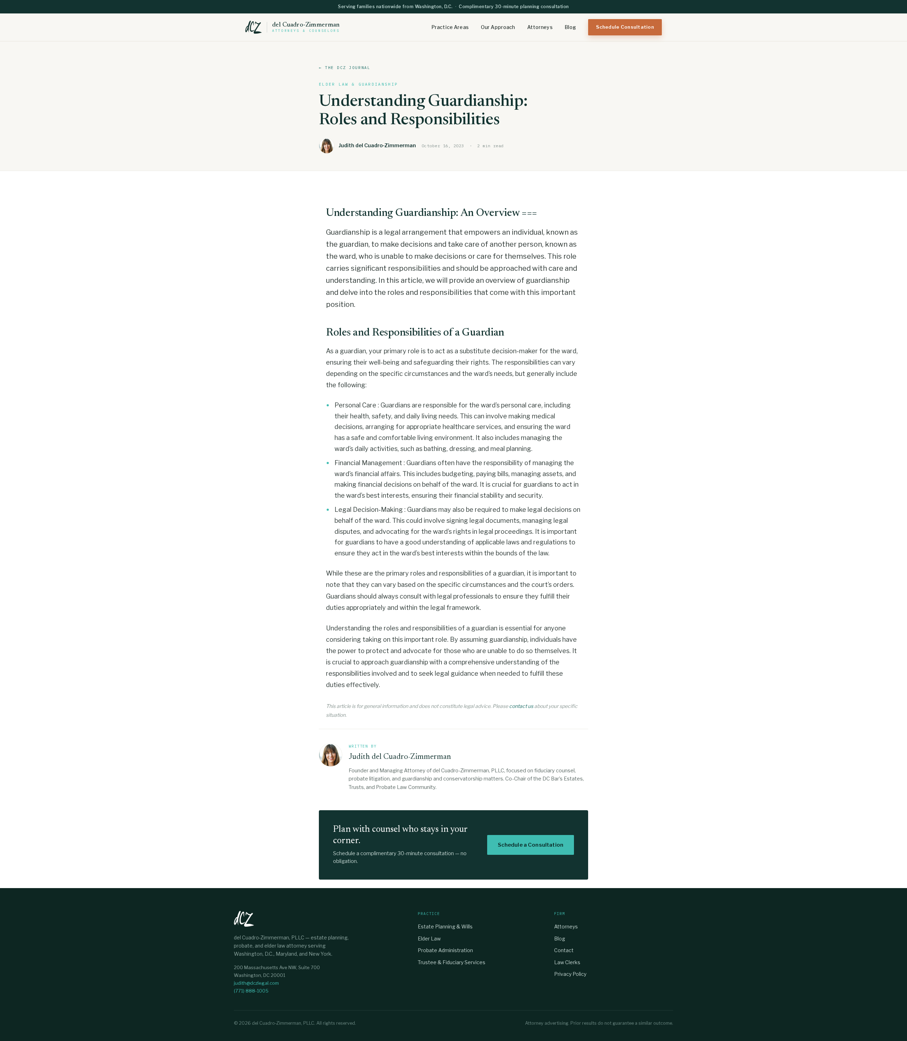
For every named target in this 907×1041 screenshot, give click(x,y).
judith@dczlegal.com (256, 983)
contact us (521, 706)
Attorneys (540, 27)
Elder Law (429, 939)
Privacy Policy (570, 974)
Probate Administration (445, 950)
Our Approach (498, 27)
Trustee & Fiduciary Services (451, 962)
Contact (564, 950)
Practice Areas (450, 27)
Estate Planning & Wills (445, 926)
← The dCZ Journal (344, 67)
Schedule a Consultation (530, 845)
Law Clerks (567, 962)
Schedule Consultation (625, 27)
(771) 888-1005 (251, 991)
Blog (570, 27)
